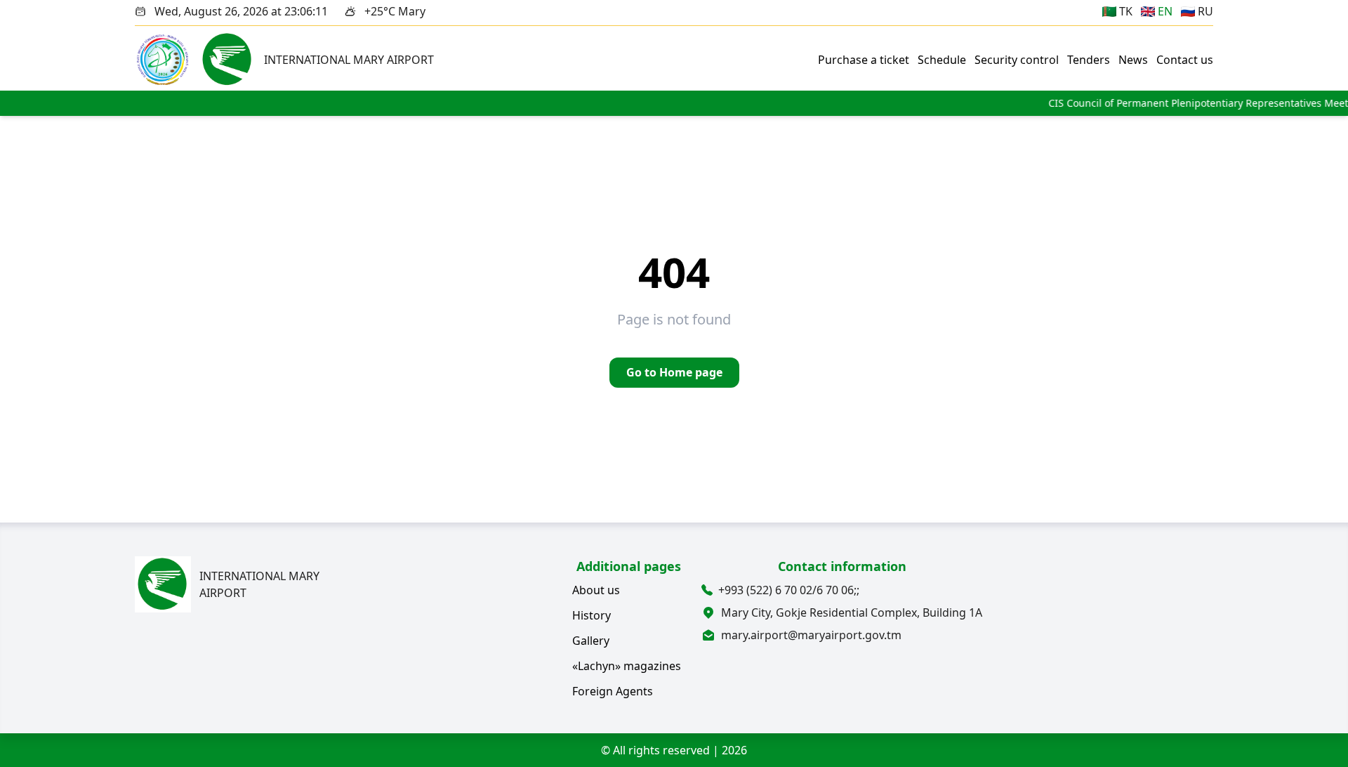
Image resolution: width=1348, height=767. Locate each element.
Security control (1016, 59)
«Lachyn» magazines (626, 666)
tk (1125, 11)
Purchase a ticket (863, 59)
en (1165, 11)
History (591, 615)
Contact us (1184, 59)
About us (596, 590)
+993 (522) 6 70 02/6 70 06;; (790, 590)
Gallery (590, 640)
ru (1205, 11)
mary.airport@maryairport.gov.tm (811, 635)
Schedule (942, 59)
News (1133, 59)
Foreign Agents (612, 691)
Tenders (1088, 59)
